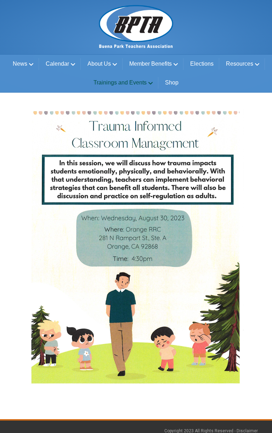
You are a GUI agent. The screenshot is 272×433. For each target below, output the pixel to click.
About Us (99, 64)
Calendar (57, 64)
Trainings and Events (120, 83)
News (20, 64)
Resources (239, 64)
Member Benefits (150, 64)
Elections (202, 64)
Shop (171, 83)
